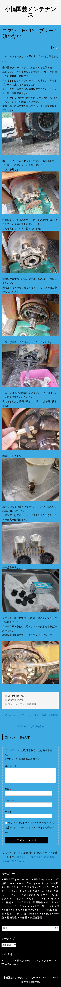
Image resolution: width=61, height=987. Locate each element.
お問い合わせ (11, 887)
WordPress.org (9, 964)
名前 (8, 789)
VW (29, 883)
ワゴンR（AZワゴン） (29, 910)
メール (9, 800)
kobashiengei (15, 700)
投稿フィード (24, 960)
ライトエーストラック (42, 906)
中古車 (48, 910)
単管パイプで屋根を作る (31, 726)
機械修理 (12, 917)
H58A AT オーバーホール (17, 879)
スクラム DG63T (44, 890)
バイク (42, 898)
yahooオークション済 (46, 883)
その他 (25, 887)
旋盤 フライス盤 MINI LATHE (25, 913)
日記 (48, 913)
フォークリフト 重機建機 (22, 704)
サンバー (14, 890)
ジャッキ (27, 890)
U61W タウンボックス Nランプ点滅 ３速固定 (31, 714)
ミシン (23, 906)
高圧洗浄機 (36, 917)
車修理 (23, 917)
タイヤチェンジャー (34, 894)
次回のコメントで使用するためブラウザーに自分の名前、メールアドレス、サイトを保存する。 (30, 827)
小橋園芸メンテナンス (30, 11)
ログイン (9, 960)
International (16, 883)
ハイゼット (30, 898)
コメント (10, 765)
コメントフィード (43, 960)
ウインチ (36, 887)
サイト (8, 811)
